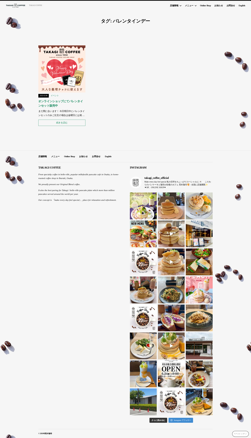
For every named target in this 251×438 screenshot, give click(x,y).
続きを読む (62, 122)
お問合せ (231, 5)
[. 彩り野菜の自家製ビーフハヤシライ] (199, 374)
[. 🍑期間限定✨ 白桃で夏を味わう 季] (199, 289)
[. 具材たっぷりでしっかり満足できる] (171, 318)
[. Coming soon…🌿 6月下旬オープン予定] (143, 401)
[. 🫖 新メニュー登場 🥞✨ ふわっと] (199, 205)
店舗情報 (174, 5)
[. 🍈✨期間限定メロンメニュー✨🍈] (171, 345)
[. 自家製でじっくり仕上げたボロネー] (199, 318)
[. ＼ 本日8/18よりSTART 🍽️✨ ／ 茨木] (143, 234)
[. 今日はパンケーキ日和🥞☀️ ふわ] (171, 205)
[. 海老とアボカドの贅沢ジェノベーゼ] (171, 289)
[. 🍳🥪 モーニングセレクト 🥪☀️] (143, 345)
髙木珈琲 (48, 433)
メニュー (189, 5)
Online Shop (205, 5)
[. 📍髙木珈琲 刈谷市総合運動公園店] (199, 345)
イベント (55, 95)
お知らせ (218, 5)
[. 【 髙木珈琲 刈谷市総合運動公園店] (171, 374)
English (242, 5)
